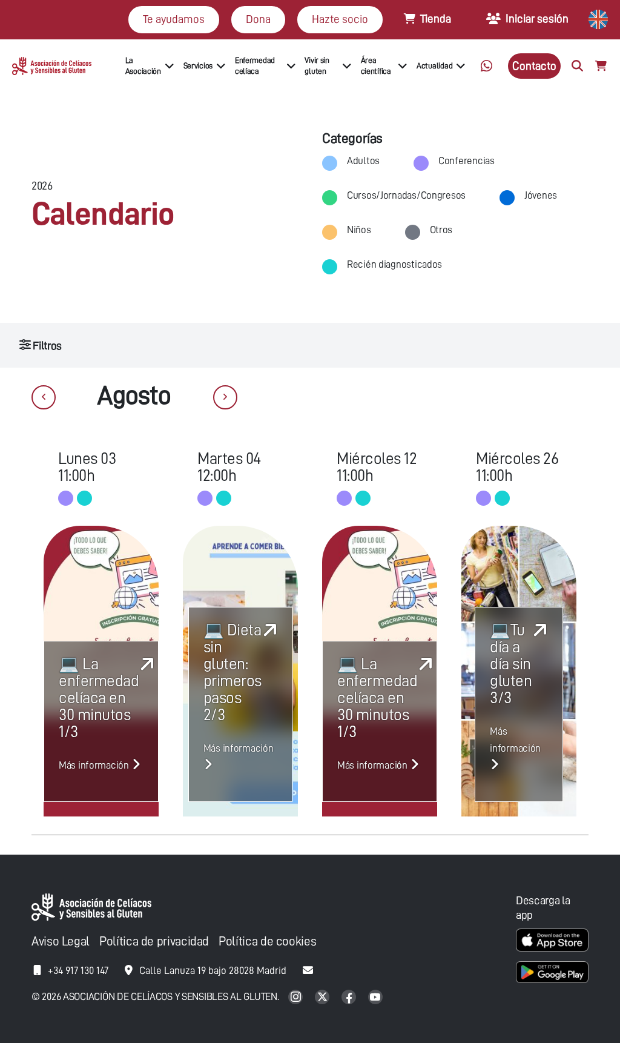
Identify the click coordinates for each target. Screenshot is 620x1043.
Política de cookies (267, 941)
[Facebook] (349, 998)
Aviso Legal (60, 941)
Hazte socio (340, 19)
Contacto (534, 65)
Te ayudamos (174, 19)
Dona (258, 19)
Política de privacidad (154, 941)
